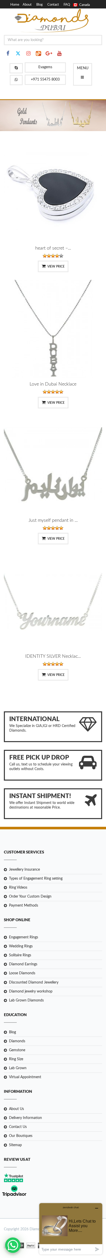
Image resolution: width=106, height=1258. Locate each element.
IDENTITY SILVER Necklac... (53, 656)
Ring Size (16, 1059)
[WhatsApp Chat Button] (13, 1245)
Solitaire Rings (20, 955)
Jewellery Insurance (24, 869)
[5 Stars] (61, 256)
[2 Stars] (49, 256)
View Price (56, 266)
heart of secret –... (53, 248)
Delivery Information (25, 1118)
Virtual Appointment (25, 1077)
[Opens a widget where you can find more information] (70, 1228)
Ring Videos (18, 887)
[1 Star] (45, 256)
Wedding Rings (21, 946)
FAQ (67, 4)
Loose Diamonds (22, 973)
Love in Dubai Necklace (53, 384)
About (27, 4)
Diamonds (17, 1041)
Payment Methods (23, 905)
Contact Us (18, 1127)
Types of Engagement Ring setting (36, 878)
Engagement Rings (23, 937)
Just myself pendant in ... (53, 520)
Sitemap (15, 1145)
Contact (53, 4)
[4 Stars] (57, 256)
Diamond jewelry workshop (30, 991)
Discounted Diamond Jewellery (33, 982)
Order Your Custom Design (30, 896)
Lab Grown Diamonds (26, 1000)
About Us (16, 1109)
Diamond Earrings (23, 964)
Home (14, 4)
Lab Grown (17, 1068)
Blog (39, 4)
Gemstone (17, 1050)
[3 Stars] (53, 256)
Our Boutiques (20, 1136)
